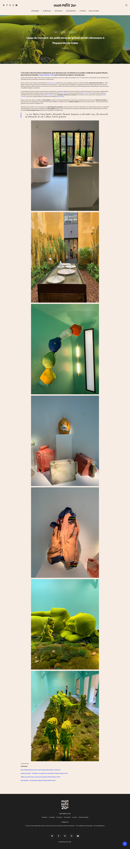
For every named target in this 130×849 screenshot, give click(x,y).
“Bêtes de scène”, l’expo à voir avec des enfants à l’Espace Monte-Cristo (40, 777)
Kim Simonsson (51, 83)
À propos (83, 11)
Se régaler (46, 11)
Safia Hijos (61, 96)
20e (55, 32)
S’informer (34, 11)
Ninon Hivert (84, 93)
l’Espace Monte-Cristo (46, 75)
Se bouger (58, 11)
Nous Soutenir (94, 11)
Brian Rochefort (49, 94)
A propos (74, 817)
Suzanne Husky (63, 93)
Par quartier (70, 11)
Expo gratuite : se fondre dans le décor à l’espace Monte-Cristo (38, 780)
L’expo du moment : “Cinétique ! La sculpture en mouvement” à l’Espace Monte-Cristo (44, 773)
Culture (62, 32)
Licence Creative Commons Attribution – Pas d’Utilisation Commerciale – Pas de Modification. (79, 825)
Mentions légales (83, 817)
